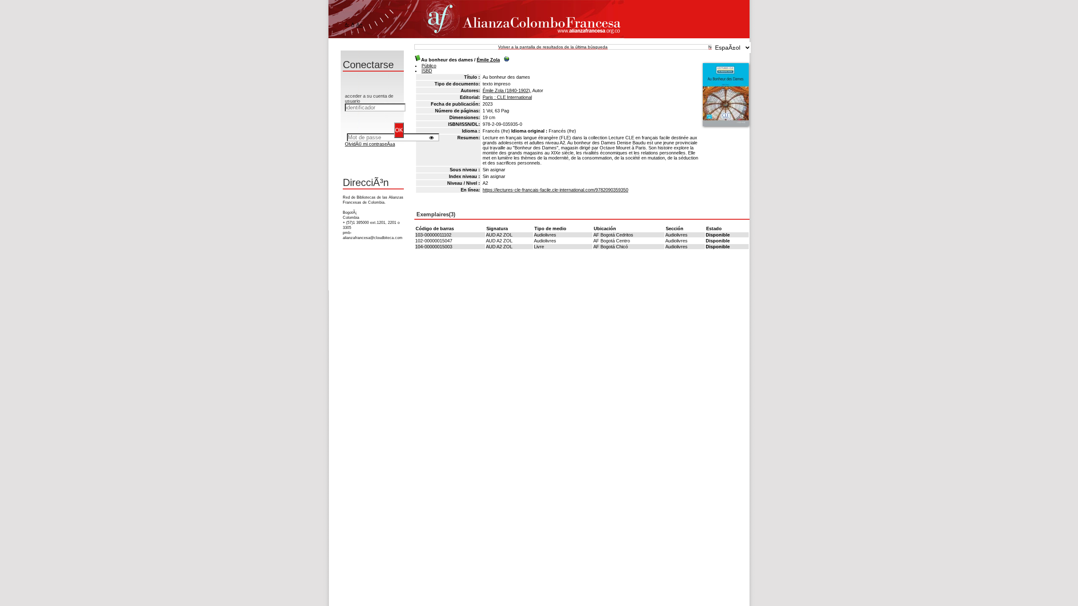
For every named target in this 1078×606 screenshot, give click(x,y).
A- (347, 24)
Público (429, 65)
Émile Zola (488, 59)
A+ (359, 25)
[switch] (431, 137)
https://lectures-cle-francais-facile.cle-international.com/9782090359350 (555, 189)
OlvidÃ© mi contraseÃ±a (370, 143)
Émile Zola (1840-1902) (506, 90)
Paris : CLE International (507, 97)
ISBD (427, 70)
